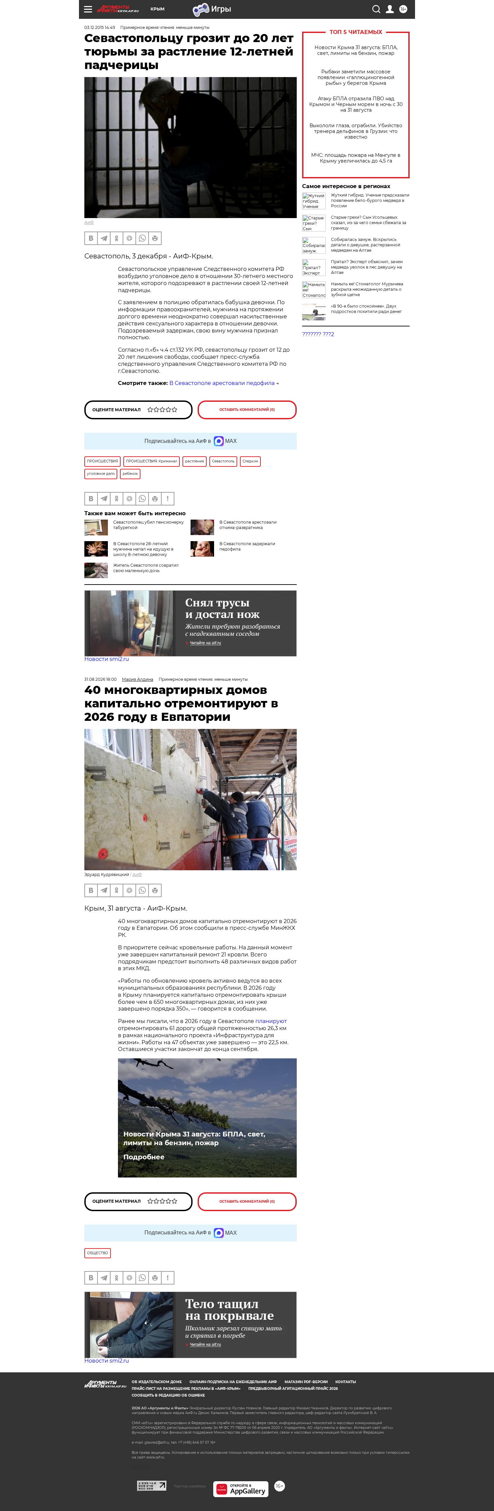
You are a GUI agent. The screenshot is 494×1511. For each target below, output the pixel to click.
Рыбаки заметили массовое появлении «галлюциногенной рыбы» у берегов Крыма (356, 77)
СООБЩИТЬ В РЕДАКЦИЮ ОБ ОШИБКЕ (168, 1395)
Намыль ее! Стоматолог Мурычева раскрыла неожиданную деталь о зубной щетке (367, 289)
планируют (271, 1021)
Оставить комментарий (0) (247, 410)
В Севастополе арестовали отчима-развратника (248, 525)
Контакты (345, 1382)
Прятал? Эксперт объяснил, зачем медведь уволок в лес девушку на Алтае (367, 267)
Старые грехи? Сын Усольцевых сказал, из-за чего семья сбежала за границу (368, 223)
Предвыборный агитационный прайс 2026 (293, 1388)
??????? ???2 (318, 334)
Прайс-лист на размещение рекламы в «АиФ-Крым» (186, 1388)
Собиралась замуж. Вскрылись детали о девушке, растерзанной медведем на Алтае (365, 245)
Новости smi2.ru (106, 659)
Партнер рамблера (190, 1486)
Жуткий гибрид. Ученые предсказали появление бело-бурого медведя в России (370, 200)
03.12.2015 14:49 (99, 27)
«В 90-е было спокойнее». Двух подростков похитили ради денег (366, 309)
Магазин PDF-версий (306, 1382)
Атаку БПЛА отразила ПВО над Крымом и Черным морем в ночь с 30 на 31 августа (356, 104)
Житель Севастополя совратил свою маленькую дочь (146, 568)
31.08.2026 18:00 (100, 679)
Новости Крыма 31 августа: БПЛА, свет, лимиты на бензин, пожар (356, 50)
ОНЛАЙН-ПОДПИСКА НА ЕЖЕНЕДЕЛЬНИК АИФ (233, 1382)
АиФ (89, 222)
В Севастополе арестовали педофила (222, 383)
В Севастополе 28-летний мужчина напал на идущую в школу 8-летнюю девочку (143, 549)
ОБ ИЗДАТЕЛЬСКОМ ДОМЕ (157, 1382)
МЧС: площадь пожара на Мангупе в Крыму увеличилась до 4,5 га (356, 158)
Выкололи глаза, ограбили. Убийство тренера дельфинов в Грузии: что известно (356, 131)
